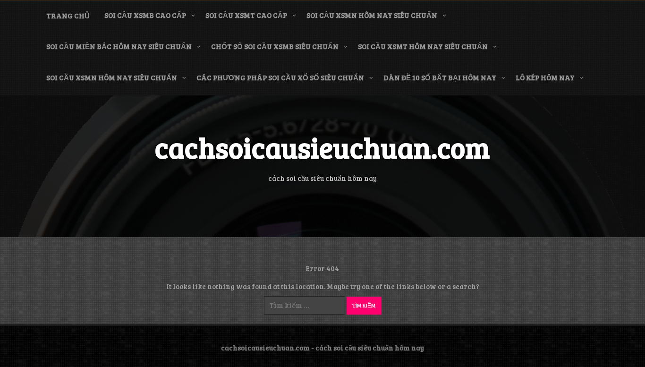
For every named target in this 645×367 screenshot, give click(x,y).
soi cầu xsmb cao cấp (145, 15)
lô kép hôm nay (545, 77)
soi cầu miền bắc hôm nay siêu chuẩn (119, 46)
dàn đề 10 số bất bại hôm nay (439, 77)
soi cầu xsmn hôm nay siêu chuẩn (371, 15)
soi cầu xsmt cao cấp (246, 15)
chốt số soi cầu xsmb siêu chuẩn (275, 46)
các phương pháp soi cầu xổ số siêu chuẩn (280, 77)
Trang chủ (68, 15)
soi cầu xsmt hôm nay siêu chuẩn (423, 46)
